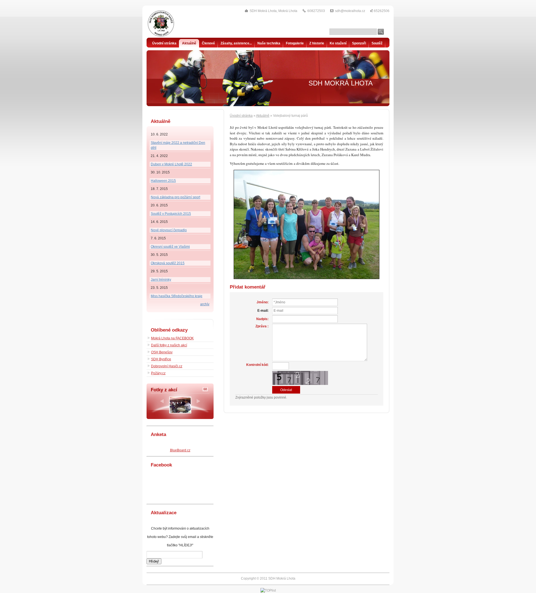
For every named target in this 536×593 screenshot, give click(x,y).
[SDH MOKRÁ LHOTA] (174, 24)
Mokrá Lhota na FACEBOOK (172, 338)
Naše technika (268, 43)
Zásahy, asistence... (236, 43)
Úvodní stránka (241, 116)
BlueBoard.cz (180, 450)
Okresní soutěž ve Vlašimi (170, 247)
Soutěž (377, 43)
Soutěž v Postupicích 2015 (171, 214)
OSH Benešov (162, 352)
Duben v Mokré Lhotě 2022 (171, 164)
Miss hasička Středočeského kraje (176, 296)
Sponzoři (359, 43)
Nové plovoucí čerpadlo (169, 230)
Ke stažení (338, 43)
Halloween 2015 (163, 181)
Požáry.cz (158, 373)
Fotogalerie (295, 43)
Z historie (316, 43)
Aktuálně (262, 116)
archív (204, 304)
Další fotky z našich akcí (169, 345)
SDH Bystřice (161, 359)
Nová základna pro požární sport (175, 197)
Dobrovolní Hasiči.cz (166, 366)
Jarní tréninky (161, 280)
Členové (208, 43)
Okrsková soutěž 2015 (168, 263)
